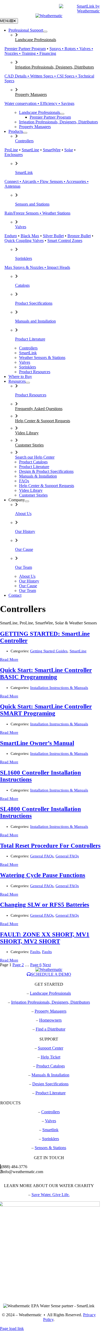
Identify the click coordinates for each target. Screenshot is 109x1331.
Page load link (12, 1328)
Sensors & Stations (50, 1147)
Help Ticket (50, 1057)
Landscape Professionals (35, 39)
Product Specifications (33, 303)
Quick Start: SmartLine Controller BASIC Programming (46, 673)
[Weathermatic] (48, 15)
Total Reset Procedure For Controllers (50, 845)
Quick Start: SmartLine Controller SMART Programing (46, 710)
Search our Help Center (34, 457)
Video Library (27, 433)
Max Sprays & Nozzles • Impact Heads (37, 267)
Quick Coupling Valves (24, 240)
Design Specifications (50, 1084)
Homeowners (50, 1020)
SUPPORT (26, 9)
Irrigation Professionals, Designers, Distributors (54, 67)
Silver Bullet (53, 236)
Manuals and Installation (35, 321)
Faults (35, 952)
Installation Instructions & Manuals (59, 688)
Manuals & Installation (50, 1075)
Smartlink (50, 1130)
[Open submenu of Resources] (28, 382)
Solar (68, 150)
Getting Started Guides (48, 651)
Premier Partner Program (25, 48)
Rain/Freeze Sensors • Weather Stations (37, 213)
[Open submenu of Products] (25, 133)
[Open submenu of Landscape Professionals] (62, 114)
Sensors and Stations (32, 204)
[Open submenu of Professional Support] (45, 31)
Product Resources (30, 395)
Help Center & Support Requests (42, 421)
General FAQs (41, 856)
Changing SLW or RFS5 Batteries (44, 904)
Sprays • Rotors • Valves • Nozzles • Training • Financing (48, 51)
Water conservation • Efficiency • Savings (39, 103)
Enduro (10, 236)
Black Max (30, 236)
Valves (20, 227)
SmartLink (24, 172)
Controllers (24, 141)
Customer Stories (29, 445)
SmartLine (30, 150)
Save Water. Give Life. (50, 1194)
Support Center (50, 1048)
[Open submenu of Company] (27, 501)
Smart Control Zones (64, 240)
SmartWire (52, 150)
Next (47, 965)
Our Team (23, 567)
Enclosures (13, 154)
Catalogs (22, 285)
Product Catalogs (50, 1066)
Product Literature (30, 339)
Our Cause (24, 549)
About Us (23, 513)
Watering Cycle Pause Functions (42, 875)
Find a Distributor (50, 1029)
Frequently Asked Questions (38, 408)
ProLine (11, 150)
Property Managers (31, 94)
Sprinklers (23, 258)
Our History (25, 531)
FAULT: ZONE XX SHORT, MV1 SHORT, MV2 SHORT (44, 938)
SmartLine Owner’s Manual (37, 743)
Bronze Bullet (79, 236)
